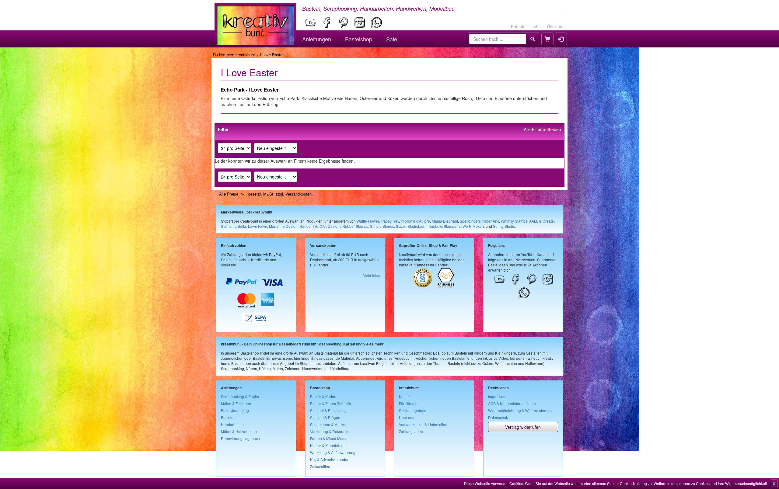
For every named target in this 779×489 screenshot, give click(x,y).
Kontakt (518, 26)
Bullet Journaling (235, 410)
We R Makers (474, 226)
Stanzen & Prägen (325, 417)
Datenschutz (498, 417)
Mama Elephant (445, 221)
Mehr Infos (371, 275)
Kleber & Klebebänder (328, 445)
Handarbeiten (232, 424)
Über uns (555, 26)
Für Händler (409, 403)
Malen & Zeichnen (236, 403)
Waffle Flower (368, 221)
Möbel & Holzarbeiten (239, 431)
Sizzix (401, 226)
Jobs (536, 26)
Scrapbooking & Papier (240, 396)
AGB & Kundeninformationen (512, 403)
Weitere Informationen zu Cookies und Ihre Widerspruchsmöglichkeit (710, 483)
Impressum (497, 396)
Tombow (435, 226)
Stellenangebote (412, 410)
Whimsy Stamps (514, 221)
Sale (391, 39)
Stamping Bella (233, 226)
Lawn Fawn (257, 226)
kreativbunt (245, 54)
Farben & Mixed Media (329, 438)
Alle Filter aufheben (542, 129)
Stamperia (452, 226)
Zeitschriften (320, 466)
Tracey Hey (390, 221)
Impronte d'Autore (415, 221)
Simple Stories (382, 226)
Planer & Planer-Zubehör (330, 403)
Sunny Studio (504, 226)
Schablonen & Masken (329, 424)
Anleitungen (316, 39)
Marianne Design (283, 226)
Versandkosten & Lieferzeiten (423, 424)
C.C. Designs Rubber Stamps (344, 226)
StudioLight (416, 226)
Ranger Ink (308, 226)
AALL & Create (541, 221)
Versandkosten (298, 194)
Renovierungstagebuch (240, 438)
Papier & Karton (323, 396)
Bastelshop (358, 39)
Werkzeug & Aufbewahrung (332, 452)
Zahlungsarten (411, 431)
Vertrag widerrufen (523, 427)
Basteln (227, 417)
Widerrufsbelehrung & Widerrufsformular (521, 410)
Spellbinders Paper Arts (479, 221)
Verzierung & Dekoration (330, 431)
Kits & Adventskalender (329, 459)
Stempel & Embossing (328, 410)
